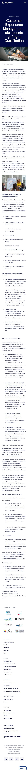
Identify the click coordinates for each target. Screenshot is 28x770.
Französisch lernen (8, 672)
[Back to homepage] (7, 2)
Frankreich (6, 647)
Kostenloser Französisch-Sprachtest (12, 691)
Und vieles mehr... (8, 674)
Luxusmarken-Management (10, 666)
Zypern (5, 653)
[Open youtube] (22, 759)
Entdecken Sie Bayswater (9, 683)
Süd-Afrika (6, 650)
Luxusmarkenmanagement (9, 558)
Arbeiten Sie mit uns (8, 699)
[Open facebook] (6, 759)
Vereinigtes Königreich (9, 642)
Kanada (16, 96)
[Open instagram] (17, 759)
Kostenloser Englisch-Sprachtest (11, 688)
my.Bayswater (7, 685)
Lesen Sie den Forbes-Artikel (9, 591)
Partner (5, 702)
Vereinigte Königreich (10, 587)
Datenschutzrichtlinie (13, 751)
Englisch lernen (7, 669)
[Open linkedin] (11, 759)
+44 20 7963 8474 (8, 718)
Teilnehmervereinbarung (14, 753)
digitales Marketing (15, 556)
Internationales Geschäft (9, 664)
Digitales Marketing (8, 661)
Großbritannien (6, 98)
